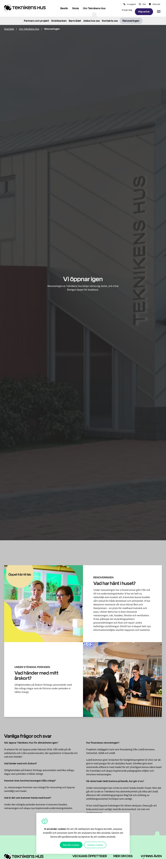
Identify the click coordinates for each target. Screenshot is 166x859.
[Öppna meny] (159, 11)
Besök (64, 8)
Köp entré (144, 11)
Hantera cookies (95, 844)
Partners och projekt (36, 20)
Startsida (9, 28)
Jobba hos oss (91, 20)
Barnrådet (75, 20)
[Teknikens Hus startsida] (26, 7)
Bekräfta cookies (71, 844)
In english (131, 4)
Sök (144, 4)
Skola (75, 8)
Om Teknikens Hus (94, 8)
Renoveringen (131, 20)
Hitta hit (156, 4)
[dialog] (83, 833)
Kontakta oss (110, 20)
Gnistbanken (59, 20)
